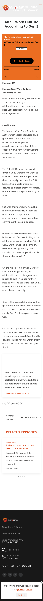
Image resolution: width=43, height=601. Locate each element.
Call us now (13, 555)
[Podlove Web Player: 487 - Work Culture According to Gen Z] (21, 57)
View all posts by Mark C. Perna (16, 393)
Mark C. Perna (13, 469)
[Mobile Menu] (40, 5)
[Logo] (12, 8)
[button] (41, 582)
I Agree (21, 595)
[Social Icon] (4, 403)
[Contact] (4, 550)
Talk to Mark (13, 549)
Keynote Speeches (11, 533)
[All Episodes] (22, 418)
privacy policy (24, 589)
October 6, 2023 (11, 442)
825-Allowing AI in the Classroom (20, 447)
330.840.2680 (13, 558)
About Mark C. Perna (12, 527)
